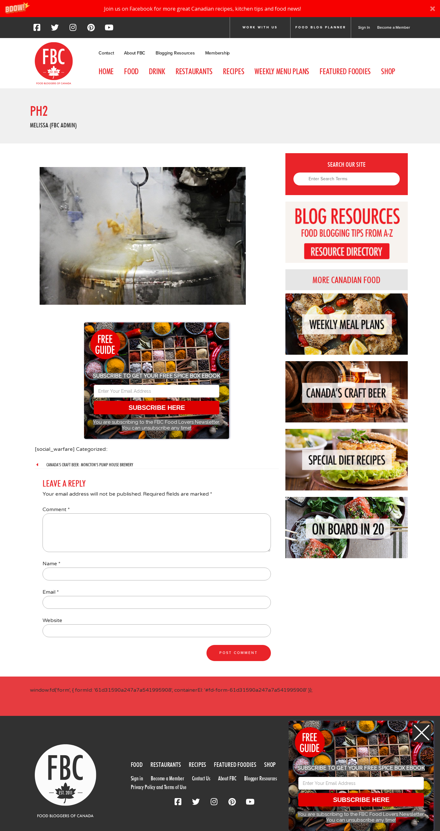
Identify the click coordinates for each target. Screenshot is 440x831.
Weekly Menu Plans (281, 71)
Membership (217, 53)
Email (51, 592)
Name (52, 563)
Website (52, 620)
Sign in (137, 778)
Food (131, 71)
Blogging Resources (175, 53)
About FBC (134, 53)
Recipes (233, 71)
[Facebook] (37, 29)
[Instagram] (73, 29)
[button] (220, 8)
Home (106, 71)
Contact (106, 53)
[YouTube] (109, 29)
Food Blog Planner (320, 27)
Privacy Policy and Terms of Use (159, 787)
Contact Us (201, 778)
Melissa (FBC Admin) (53, 125)
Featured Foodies (345, 71)
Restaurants (194, 71)
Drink (157, 71)
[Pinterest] (91, 29)
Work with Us (260, 27)
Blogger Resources (260, 778)
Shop (388, 71)
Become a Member (393, 27)
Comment (56, 509)
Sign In (364, 27)
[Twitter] (55, 29)
